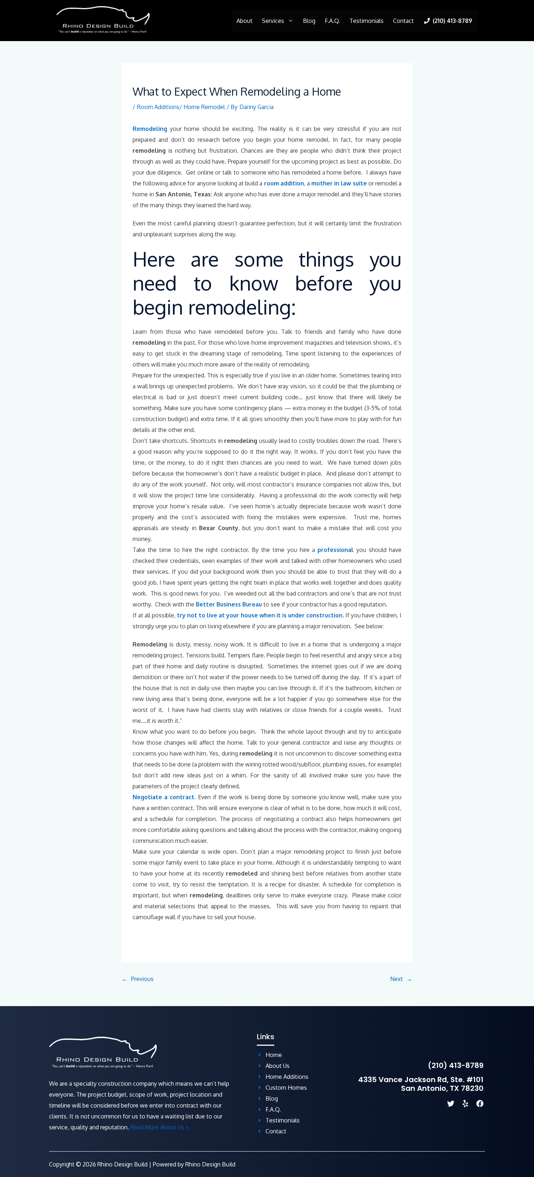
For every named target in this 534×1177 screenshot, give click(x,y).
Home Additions (287, 1076)
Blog (309, 20)
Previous (142, 978)
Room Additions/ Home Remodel (181, 107)
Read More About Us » (159, 1127)
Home (274, 1054)
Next (396, 978)
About (244, 20)
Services (273, 20)
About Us (278, 1065)
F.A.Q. (332, 20)
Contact (403, 20)
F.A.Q (272, 1109)
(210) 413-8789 (456, 1065)
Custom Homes (286, 1087)
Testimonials (366, 20)
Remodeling (150, 128)
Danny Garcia (256, 107)
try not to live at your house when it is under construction (260, 615)
